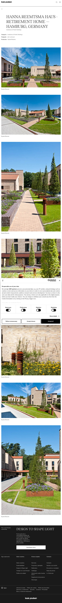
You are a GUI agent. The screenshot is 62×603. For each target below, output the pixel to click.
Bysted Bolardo (12, 39)
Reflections (34, 568)
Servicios (33, 563)
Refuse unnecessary (11, 321)
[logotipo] (6, 3)
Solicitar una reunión (52, 565)
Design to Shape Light (22, 568)
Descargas (34, 579)
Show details (53, 316)
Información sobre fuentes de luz (38, 574)
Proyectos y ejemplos (36, 565)
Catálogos (34, 570)
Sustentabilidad (20, 565)
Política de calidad (21, 573)
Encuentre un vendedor (53, 568)
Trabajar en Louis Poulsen (23, 570)
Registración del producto (38, 577)
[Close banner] (59, 280)
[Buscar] (56, 2)
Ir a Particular (50, 573)
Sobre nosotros (20, 563)
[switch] (23, 310)
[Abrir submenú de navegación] (59, 3)
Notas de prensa (51, 570)
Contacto (49, 563)
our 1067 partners (12, 289)
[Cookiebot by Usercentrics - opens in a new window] (49, 280)
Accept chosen (31, 321)
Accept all (50, 321)
